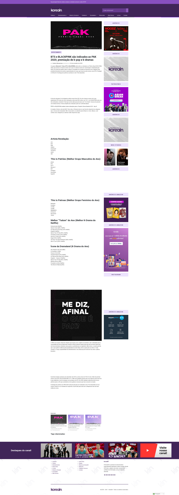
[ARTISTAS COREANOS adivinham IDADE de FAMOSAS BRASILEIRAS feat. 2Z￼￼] (122, 450)
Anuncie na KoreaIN (83, 465)
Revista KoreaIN (56, 10)
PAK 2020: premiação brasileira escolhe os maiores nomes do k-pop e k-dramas (59, 426)
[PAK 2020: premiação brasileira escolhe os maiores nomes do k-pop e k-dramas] (59, 419)
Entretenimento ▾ (62, 15)
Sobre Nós (81, 461)
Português (157, 493)
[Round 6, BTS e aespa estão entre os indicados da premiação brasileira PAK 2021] (76, 419)
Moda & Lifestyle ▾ (74, 15)
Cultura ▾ (53, 15)
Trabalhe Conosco (83, 468)
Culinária (54, 461)
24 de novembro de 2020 (76, 63)
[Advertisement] (76, 86)
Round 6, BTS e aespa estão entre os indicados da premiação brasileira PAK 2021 (75, 426)
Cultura (54, 463)
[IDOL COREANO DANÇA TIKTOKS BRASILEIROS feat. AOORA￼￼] (89, 450)
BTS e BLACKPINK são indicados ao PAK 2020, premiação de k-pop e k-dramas (73, 58)
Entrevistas (102, 15)
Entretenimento (56, 52)
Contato (125, 15)
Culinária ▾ (84, 15)
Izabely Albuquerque (58, 63)
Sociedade (55, 471)
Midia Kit (81, 466)
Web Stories (111, 15)
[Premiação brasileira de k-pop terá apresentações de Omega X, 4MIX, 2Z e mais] (93, 419)
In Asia (118, 15)
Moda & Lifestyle (56, 470)
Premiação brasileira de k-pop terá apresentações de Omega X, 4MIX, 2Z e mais (92, 426)
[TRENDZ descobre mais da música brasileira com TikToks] (56, 450)
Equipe (80, 463)
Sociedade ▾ (93, 15)
